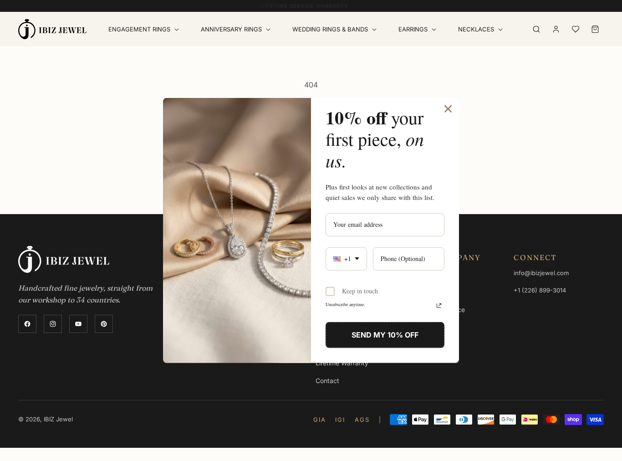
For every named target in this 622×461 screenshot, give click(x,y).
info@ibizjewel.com (541, 273)
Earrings (413, 29)
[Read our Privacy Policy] (438, 305)
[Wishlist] (575, 29)
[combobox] (346, 259)
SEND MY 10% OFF (385, 334)
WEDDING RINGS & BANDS (330, 29)
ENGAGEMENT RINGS (139, 29)
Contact (327, 380)
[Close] (448, 109)
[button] (145, 29)
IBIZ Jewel (58, 419)
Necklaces (476, 29)
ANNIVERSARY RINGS (231, 29)
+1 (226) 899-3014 (540, 290)
